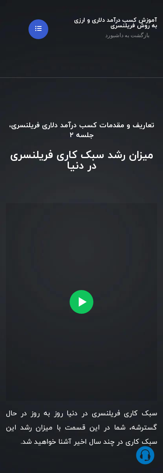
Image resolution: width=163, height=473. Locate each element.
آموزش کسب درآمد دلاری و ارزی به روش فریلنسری (115, 23)
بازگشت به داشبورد (128, 35)
